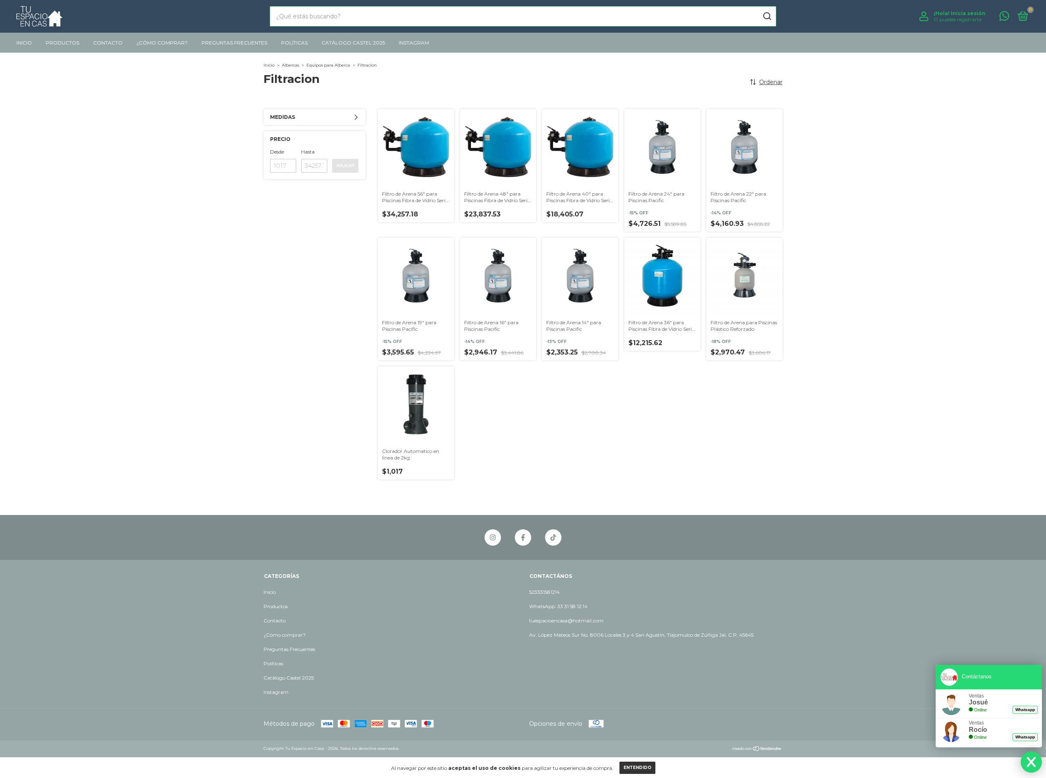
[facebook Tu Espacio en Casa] (523, 537)
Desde (277, 152)
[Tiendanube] (756, 749)
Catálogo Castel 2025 (353, 43)
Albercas (290, 65)
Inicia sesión (968, 13)
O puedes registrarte (957, 19)
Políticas (294, 43)
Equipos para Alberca (328, 65)
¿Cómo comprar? (162, 43)
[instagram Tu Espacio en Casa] (493, 537)
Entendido (637, 767)
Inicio (24, 43)
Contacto (108, 43)
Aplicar (345, 165)
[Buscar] (766, 16)
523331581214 (544, 592)
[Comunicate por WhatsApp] (1004, 18)
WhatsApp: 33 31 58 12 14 (558, 606)
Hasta (308, 152)
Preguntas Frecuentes (234, 43)
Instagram (414, 43)
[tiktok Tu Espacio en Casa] (553, 537)
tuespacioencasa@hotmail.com (566, 620)
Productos (62, 43)
